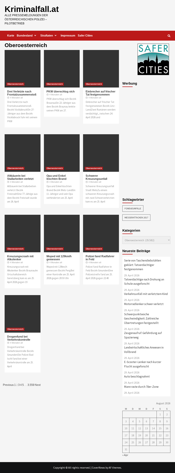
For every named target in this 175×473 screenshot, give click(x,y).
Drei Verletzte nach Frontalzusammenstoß (21, 93)
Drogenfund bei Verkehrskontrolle (18, 338)
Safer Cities (85, 35)
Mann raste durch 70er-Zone (141, 387)
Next (38, 384)
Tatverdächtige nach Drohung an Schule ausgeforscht (144, 282)
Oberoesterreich (15, 84)
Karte (10, 35)
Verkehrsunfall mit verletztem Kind (146, 294)
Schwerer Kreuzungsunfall (96, 177)
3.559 (31, 384)
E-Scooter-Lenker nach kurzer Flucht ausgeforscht (142, 364)
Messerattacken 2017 (136, 217)
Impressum (68, 35)
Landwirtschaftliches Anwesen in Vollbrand (144, 350)
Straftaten (46, 35)
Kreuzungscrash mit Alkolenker (20, 258)
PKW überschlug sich (60, 91)
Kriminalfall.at (32, 9)
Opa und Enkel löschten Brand (56, 177)
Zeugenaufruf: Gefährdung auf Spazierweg (143, 335)
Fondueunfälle (133, 208)
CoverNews (98, 467)
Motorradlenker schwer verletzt (144, 304)
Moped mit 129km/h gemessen (59, 258)
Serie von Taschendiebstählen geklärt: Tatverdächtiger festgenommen (142, 265)
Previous (8, 384)
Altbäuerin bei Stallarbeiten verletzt (20, 177)
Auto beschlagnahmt (137, 376)
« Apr (125, 455)
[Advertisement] (136, 140)
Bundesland (25, 35)
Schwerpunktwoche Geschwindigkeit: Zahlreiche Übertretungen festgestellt (141, 318)
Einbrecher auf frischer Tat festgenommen (100, 93)
